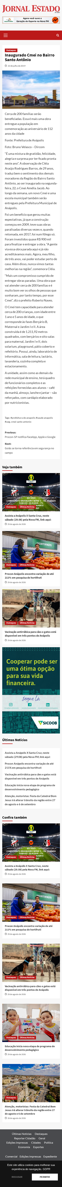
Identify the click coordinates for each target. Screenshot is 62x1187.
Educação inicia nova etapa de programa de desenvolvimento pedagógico (30, 787)
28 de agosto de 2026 (17, 1118)
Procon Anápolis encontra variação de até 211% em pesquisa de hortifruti (29, 576)
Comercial (11, 1156)
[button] (5, 35)
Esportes (38, 1147)
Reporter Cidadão (24, 1138)
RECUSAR (17, 1177)
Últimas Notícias (27, 506)
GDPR (46, 1169)
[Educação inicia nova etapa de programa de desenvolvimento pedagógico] (31, 1023)
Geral (42, 1138)
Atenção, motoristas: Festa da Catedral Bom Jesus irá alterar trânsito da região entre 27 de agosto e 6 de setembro (30, 800)
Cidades (36, 1142)
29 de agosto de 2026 (17, 524)
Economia (24, 1147)
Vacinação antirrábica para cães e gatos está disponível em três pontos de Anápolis (30, 634)
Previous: (30, 435)
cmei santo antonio (21, 421)
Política (48, 1142)
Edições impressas (17, 1142)
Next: (29, 448)
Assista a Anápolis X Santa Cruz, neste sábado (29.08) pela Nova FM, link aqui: (28, 517)
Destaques (11, 50)
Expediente (50, 1156)
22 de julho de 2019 (16, 66)
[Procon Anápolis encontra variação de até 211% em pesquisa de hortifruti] (31, 550)
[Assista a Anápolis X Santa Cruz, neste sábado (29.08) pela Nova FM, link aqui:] (31, 492)
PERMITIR (45, 1177)
